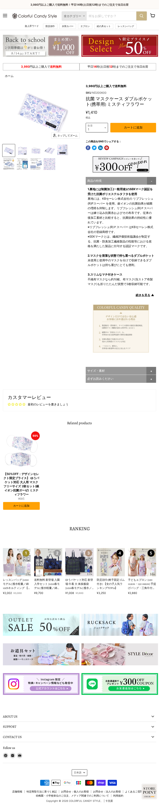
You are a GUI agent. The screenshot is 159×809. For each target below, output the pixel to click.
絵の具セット (104, 26)
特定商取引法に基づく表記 (42, 791)
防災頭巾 (50, 26)
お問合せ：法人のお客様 (107, 791)
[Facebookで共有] (88, 147)
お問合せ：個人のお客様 (75, 791)
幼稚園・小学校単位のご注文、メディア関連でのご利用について (72, 795)
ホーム (9, 76)
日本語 (77, 772)
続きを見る (143, 295)
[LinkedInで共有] (100, 147)
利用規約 (118, 795)
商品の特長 (94, 181)
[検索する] (141, 15)
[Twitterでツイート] (94, 147)
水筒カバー (67, 26)
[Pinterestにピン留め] (106, 147)
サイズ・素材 (96, 371)
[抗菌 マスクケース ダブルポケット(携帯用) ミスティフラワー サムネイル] (9, 150)
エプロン (85, 26)
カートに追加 (21, 506)
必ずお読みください (100, 378)
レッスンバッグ (126, 26)
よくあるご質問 (134, 791)
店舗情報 (17, 791)
